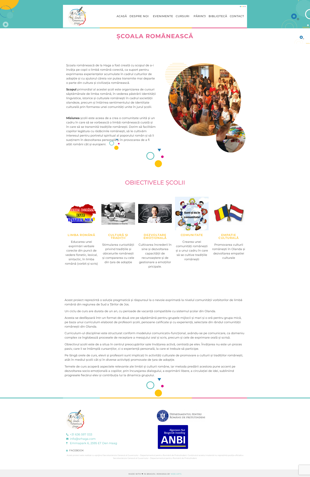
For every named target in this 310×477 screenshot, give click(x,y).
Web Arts (176, 474)
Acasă (122, 16)
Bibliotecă (218, 16)
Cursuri (182, 16)
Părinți (200, 16)
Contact (237, 16)
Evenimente (163, 16)
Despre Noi (139, 16)
